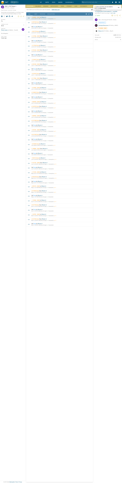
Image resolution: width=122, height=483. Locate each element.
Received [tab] (42, 14)
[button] (14, 2)
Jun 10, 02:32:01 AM (39, 159)
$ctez (38, 22)
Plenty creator (9, 30)
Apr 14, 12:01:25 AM (39, 201)
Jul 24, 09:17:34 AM (38, 32)
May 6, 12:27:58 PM (38, 187)
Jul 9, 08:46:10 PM (38, 145)
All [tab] (29, 14)
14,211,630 (112, 13)
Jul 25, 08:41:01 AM (38, 18)
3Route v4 (43, 17)
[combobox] (96, 2)
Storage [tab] (69, 6)
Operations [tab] (30, 6)
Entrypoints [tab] (54, 6)
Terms (16, 482)
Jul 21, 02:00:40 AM (38, 89)
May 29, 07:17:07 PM (39, 173)
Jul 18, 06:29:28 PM (38, 131)
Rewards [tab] (45, 6)
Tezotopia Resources (108, 25)
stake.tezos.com (56, 9)
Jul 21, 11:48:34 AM (38, 61)
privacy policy (102, 8)
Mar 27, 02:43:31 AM (39, 215)
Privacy (20, 482)
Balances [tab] (38, 6)
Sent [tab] (35, 14)
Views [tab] (62, 6)
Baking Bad (12, 482)
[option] (59, 18)
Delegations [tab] (51, 14)
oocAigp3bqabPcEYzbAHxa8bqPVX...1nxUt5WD (106, 11)
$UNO (38, 17)
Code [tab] (75, 6)
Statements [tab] (83, 6)
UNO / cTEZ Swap (107, 19)
